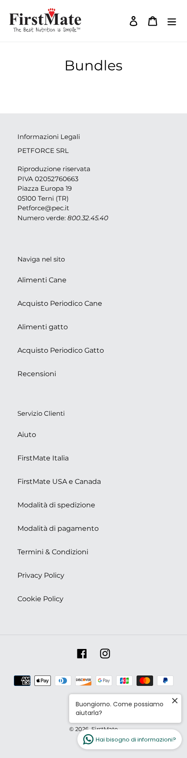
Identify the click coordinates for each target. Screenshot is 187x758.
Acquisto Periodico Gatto (60, 350)
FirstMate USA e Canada (59, 481)
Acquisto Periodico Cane (59, 303)
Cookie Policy (40, 599)
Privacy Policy (40, 575)
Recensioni (36, 374)
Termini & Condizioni (52, 552)
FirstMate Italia (43, 458)
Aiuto (26, 434)
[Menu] (171, 20)
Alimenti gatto (42, 327)
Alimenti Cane (42, 280)
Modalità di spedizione (56, 505)
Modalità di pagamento (58, 528)
